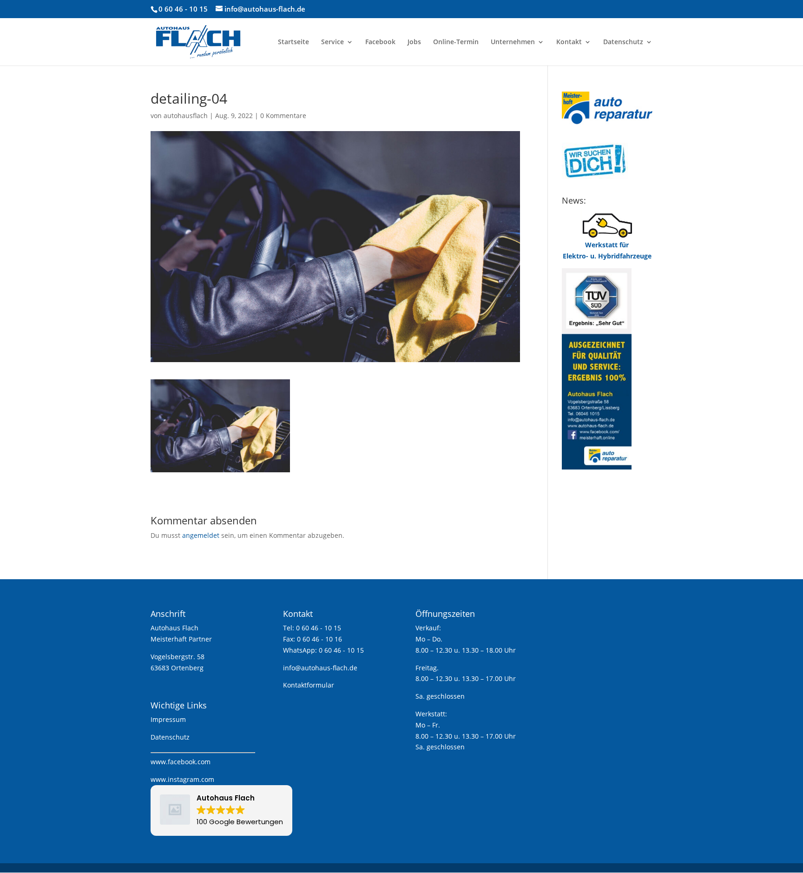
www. (159, 761)
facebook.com (189, 761)
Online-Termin (456, 42)
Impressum (168, 719)
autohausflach (186, 115)
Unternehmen (513, 42)
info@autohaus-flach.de (320, 667)
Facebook (380, 42)
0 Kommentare (283, 115)
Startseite (293, 42)
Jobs (414, 42)
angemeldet (200, 535)
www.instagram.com (182, 779)
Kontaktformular (308, 685)
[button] (221, 810)
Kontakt (569, 42)
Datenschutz (623, 42)
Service (332, 42)
